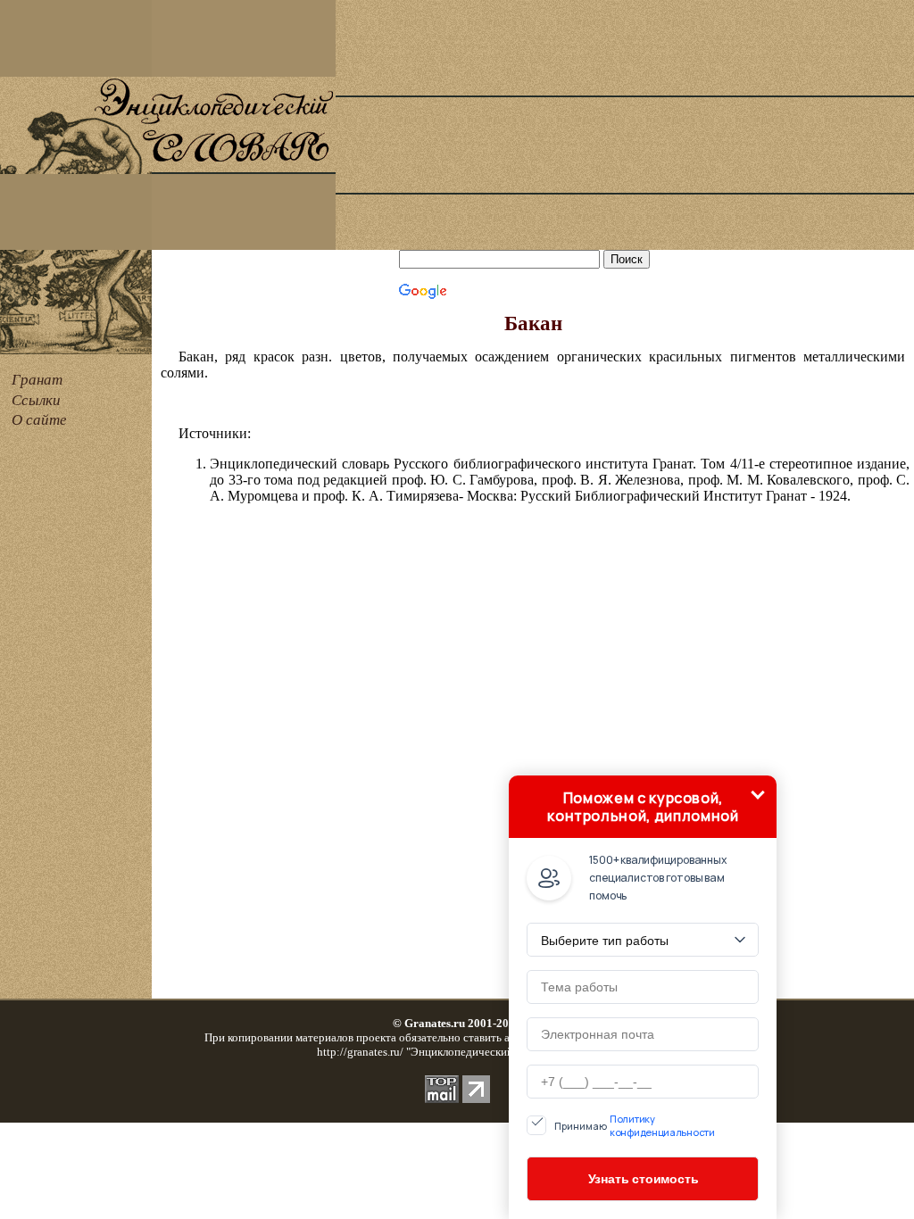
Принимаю (634, 1125)
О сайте (39, 419)
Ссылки (36, 400)
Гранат (37, 379)
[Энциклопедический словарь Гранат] (76, 169)
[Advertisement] (625, 125)
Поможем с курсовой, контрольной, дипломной (642, 806)
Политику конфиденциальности (662, 1125)
